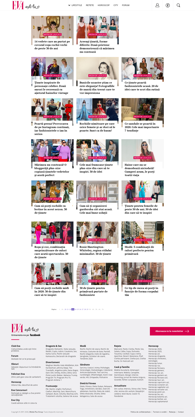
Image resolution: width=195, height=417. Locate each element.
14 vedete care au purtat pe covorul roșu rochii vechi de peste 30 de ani (52, 45)
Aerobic (98, 388)
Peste (137, 349)
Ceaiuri (90, 367)
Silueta (97, 393)
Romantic (59, 349)
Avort (105, 375)
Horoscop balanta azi (157, 396)
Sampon (49, 393)
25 (78, 309)
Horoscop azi (154, 353)
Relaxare (108, 386)
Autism (140, 379)
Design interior (131, 375)
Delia (69, 372)
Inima (97, 367)
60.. (100, 309)
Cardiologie (85, 375)
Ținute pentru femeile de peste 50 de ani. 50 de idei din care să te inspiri (141, 209)
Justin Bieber (57, 375)
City (116, 5)
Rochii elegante (87, 354)
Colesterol (107, 370)
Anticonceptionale (88, 372)
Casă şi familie (121, 367)
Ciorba (131, 349)
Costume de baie (95, 351)
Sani (63, 391)
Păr (47, 389)
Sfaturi (15, 364)
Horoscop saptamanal (158, 401)
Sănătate (85, 364)
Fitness (88, 386)
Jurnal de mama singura (134, 377)
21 (68, 309)
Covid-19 (136, 393)
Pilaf (141, 356)
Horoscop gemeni (156, 370)
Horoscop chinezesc (157, 358)
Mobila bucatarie (121, 370)
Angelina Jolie (61, 370)
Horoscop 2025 (155, 351)
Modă (83, 345)
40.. (93, 309)
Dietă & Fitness (88, 383)
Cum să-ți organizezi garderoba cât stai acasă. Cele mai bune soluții (96, 209)
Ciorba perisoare (121, 358)
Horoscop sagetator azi (158, 387)
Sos (142, 349)
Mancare (118, 349)
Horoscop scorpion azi (158, 384)
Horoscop (104, 5)
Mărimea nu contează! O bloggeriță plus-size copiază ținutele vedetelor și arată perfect (51, 170)
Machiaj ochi (72, 393)
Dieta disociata (86, 393)
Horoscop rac (154, 365)
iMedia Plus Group (36, 412)
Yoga (82, 388)
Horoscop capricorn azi (158, 382)
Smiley (57, 372)
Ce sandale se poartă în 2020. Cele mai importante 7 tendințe (142, 127)
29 (87, 309)
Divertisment (53, 362)
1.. (60, 309)
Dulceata (135, 351)
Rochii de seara (93, 349)
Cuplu (54, 351)
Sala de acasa (96, 396)
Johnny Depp (62, 367)
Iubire (61, 351)
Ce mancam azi (126, 361)
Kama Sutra (51, 353)
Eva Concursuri (19, 390)
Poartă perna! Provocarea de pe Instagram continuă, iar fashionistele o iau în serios (51, 129)
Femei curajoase (129, 379)
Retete (90, 5)
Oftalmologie (96, 375)
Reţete (117, 345)
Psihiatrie (103, 377)
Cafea (122, 351)
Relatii (48, 351)
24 (75, 309)
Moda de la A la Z (52, 34)
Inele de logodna (101, 354)
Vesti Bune (126, 393)
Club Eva (15, 345)
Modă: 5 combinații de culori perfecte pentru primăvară (139, 250)
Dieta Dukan (97, 386)
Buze (56, 393)
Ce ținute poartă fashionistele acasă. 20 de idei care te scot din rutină (142, 86)
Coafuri (49, 391)
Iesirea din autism (127, 391)
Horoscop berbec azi (157, 399)
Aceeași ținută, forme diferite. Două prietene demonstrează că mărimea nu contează (97, 47)
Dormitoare (119, 375)
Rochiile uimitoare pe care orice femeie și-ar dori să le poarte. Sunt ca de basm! (97, 127)
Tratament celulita (54, 396)
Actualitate (120, 385)
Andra (63, 372)
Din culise (118, 388)
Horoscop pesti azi (156, 392)
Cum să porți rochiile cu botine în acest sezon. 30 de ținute (50, 209)
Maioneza (134, 356)
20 (65, 309)
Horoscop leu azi (155, 394)
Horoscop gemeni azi (157, 375)
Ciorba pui (134, 358)
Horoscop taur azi (156, 380)
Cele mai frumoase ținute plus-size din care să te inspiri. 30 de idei (96, 168)
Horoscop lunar (155, 363)
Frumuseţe (51, 386)
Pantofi (107, 351)
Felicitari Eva (18, 373)
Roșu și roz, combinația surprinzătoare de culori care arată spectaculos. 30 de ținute (51, 252)
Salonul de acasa (70, 396)
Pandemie (118, 396)
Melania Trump (70, 375)
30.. (90, 309)
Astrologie (152, 361)
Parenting (118, 377)
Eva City (15, 400)
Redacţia (172, 412)
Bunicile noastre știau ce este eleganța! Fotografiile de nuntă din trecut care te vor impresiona (97, 88)
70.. (103, 309)
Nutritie (92, 391)
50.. (96, 309)
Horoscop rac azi (155, 373)
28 (85, 309)
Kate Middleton (67, 365)
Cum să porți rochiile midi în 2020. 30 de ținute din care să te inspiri (51, 291)
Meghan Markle (53, 365)
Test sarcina (102, 372)
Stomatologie (97, 370)
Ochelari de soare (97, 356)
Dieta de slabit (103, 391)
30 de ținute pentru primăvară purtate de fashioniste (94, 291)
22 (70, 309)
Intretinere (90, 388)
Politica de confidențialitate (141, 412)
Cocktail (126, 353)
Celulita (62, 393)
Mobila (127, 372)
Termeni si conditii (160, 412)
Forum (125, 5)
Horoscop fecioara (156, 368)
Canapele (135, 372)
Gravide (117, 379)
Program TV (51, 377)
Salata (117, 351)
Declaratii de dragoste (66, 356)
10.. (62, 309)
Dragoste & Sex (54, 345)
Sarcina (83, 367)
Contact (181, 412)
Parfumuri (66, 389)
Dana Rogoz (73, 370)
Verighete (84, 356)
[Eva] (19, 3)
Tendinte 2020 (86, 358)
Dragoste (50, 349)
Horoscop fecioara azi (158, 377)
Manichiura (71, 391)
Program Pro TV (63, 377)
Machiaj (56, 391)
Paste (125, 349)
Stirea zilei (136, 388)
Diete (82, 386)
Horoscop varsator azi (158, 389)
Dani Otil (50, 372)
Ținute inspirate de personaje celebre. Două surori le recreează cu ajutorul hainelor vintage (51, 88)
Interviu (127, 388)
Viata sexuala (69, 349)
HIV (87, 377)
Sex (75, 351)
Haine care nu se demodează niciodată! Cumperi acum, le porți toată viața (140, 170)
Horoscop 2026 (155, 349)
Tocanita (118, 353)
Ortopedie (94, 377)
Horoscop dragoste (156, 356)
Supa (128, 351)
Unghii (59, 389)
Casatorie (68, 351)
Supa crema (135, 353)
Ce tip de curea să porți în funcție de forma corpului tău (141, 291)
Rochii (52, 389)
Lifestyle (77, 5)
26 (80, 309)
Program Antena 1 (54, 380)
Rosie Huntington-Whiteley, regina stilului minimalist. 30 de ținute (96, 250)
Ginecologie (85, 370)
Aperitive (118, 356)
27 (82, 309)
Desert (126, 356)
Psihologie (104, 367)
